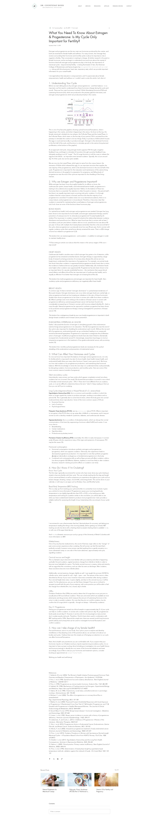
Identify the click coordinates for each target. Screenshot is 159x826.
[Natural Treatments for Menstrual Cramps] (53, 779)
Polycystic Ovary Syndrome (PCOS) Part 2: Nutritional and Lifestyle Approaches (79, 790)
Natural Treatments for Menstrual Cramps (50, 790)
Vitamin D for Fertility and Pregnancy (104, 790)
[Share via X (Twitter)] (53, 759)
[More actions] (109, 28)
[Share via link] (62, 759)
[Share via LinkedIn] (58, 759)
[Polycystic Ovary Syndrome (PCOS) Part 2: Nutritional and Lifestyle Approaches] (80, 779)
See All (116, 770)
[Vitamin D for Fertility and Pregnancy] (106, 779)
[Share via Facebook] (49, 759)
